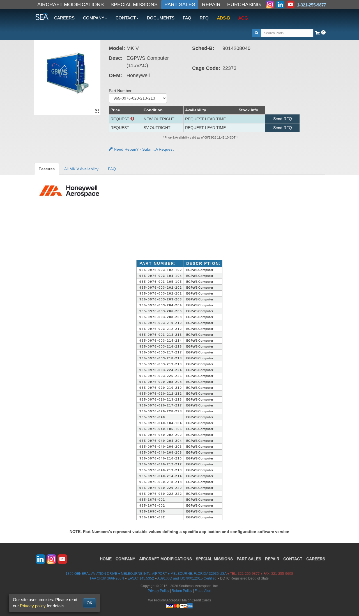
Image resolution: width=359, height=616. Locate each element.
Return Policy (182, 591)
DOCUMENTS (160, 17)
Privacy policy (33, 605)
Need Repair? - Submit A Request (143, 149)
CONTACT (292, 559)
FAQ (187, 17)
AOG (243, 17)
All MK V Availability (81, 169)
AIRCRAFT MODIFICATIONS (70, 4)
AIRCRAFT (165, 559)
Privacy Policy (158, 591)
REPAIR (211, 4)
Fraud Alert (203, 591)
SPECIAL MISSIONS (134, 4)
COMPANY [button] (93, 17)
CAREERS (64, 17)
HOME (106, 559)
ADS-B (223, 17)
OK (89, 603)
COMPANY (125, 559)
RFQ (204, 17)
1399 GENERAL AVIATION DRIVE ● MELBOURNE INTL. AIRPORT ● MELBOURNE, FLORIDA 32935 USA (146, 574)
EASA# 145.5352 (141, 578)
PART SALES (179, 4)
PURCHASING (244, 4)
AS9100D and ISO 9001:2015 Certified (187, 578)
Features (47, 169)
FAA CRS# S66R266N (107, 578)
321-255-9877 (249, 574)
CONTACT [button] (126, 17)
